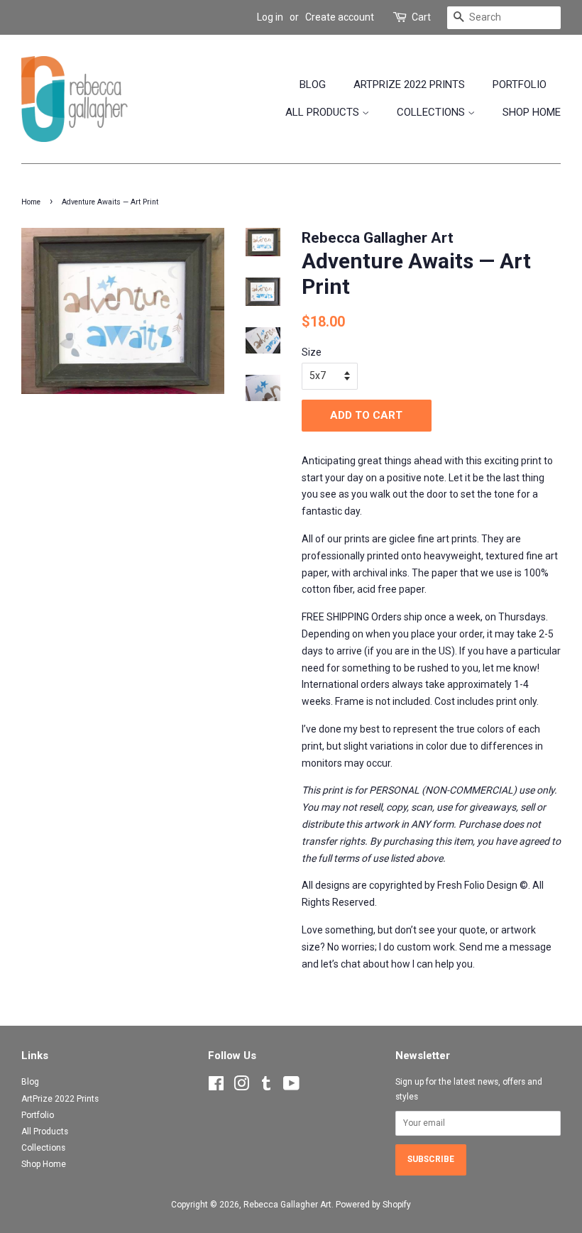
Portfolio (520, 84)
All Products (323, 112)
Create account (339, 17)
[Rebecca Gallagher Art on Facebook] (216, 1087)
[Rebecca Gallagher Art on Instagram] (241, 1087)
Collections (432, 112)
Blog (313, 84)
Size (312, 352)
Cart (421, 17)
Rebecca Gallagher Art (287, 1205)
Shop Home (532, 112)
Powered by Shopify (373, 1205)
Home (30, 202)
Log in (270, 17)
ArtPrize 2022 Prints (409, 84)
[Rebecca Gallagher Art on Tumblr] (266, 1087)
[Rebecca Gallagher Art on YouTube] (291, 1087)
